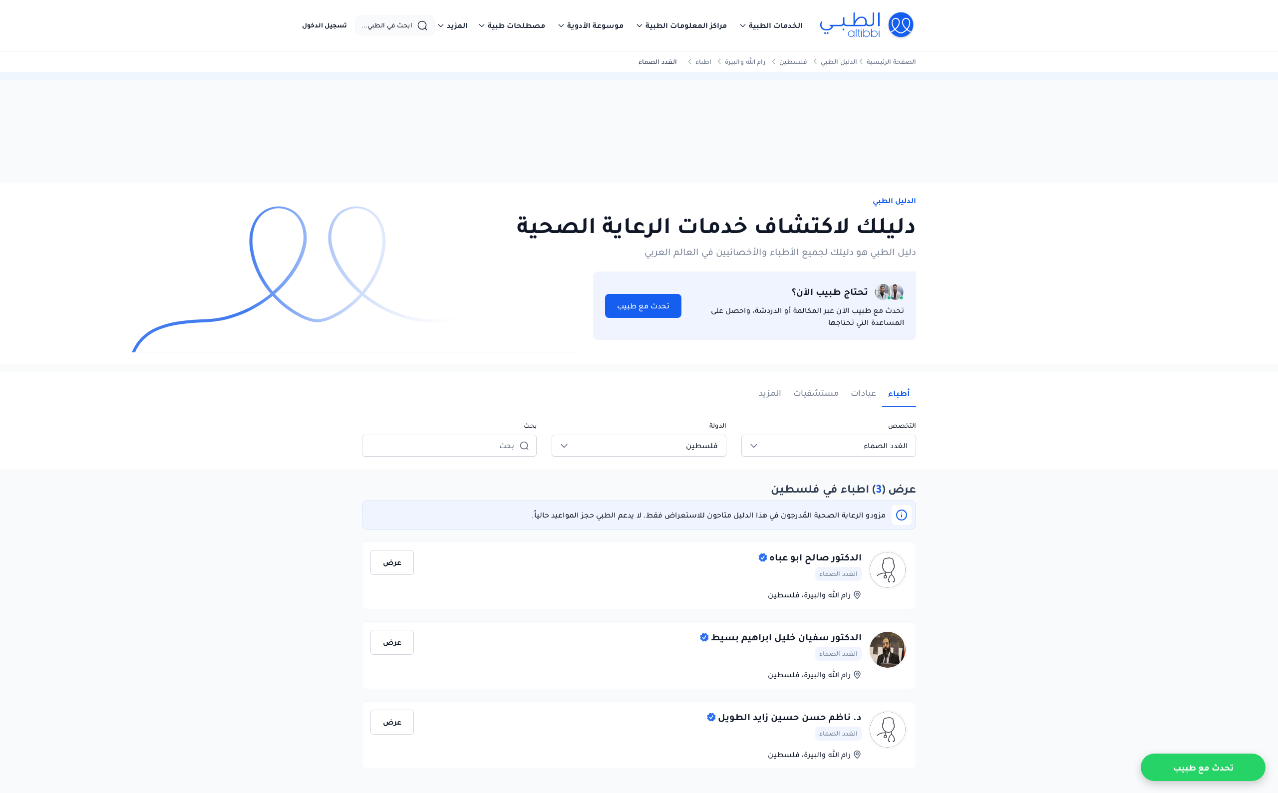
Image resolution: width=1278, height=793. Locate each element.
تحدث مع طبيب (643, 305)
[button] (771, 25)
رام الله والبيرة (745, 61)
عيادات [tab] (863, 393)
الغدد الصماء (838, 573)
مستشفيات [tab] (816, 393)
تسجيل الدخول (324, 25)
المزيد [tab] (770, 393)
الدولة (717, 425)
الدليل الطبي (839, 61)
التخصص (902, 425)
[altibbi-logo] (867, 25)
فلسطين (793, 61)
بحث (530, 425)
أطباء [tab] (899, 393)
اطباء (703, 61)
